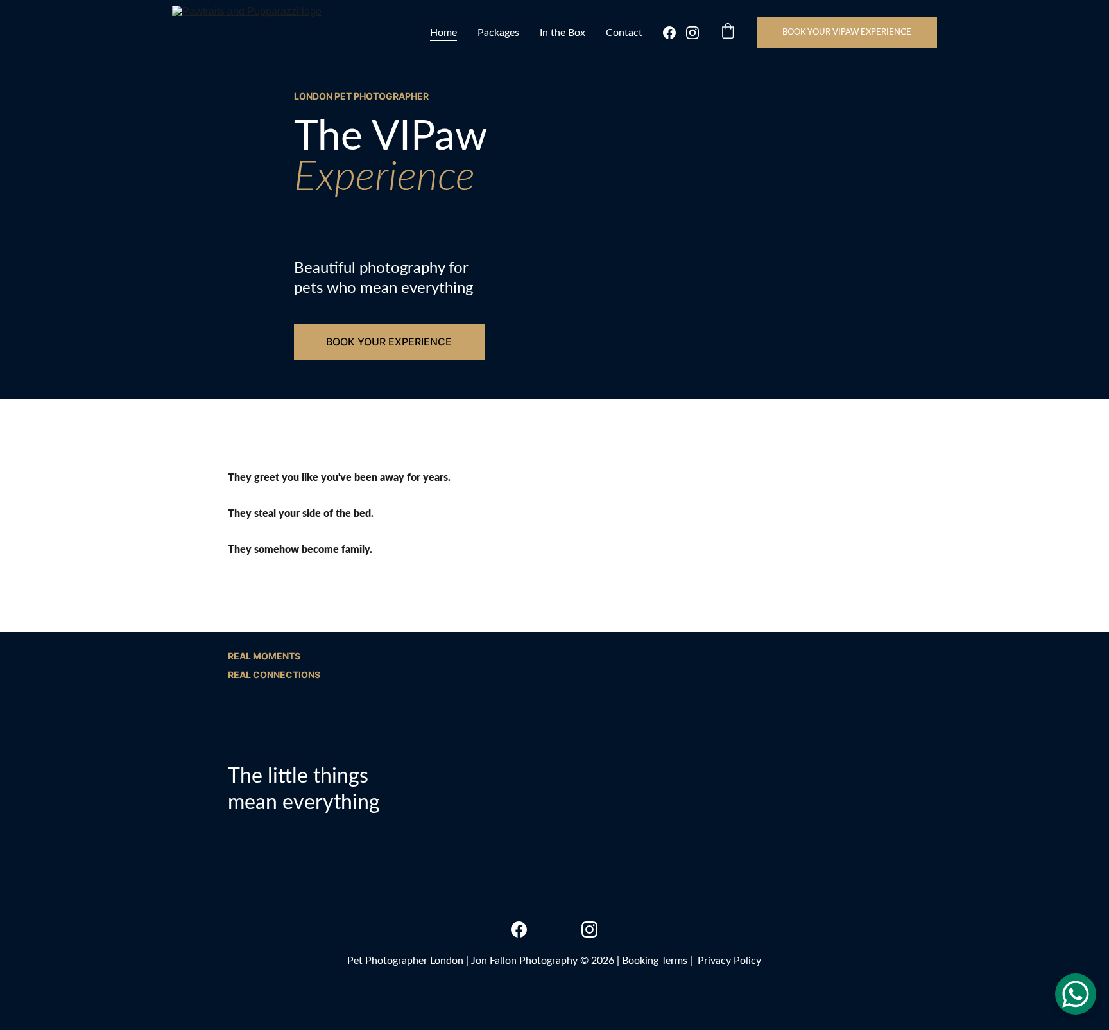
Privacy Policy (729, 961)
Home (443, 33)
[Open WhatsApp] (1075, 994)
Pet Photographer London (405, 961)
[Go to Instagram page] (692, 32)
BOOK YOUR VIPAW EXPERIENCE (846, 32)
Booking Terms (654, 961)
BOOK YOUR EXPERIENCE (389, 341)
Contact (624, 33)
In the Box (562, 33)
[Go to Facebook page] (674, 32)
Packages (498, 33)
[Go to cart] (727, 32)
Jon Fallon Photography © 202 (539, 961)
